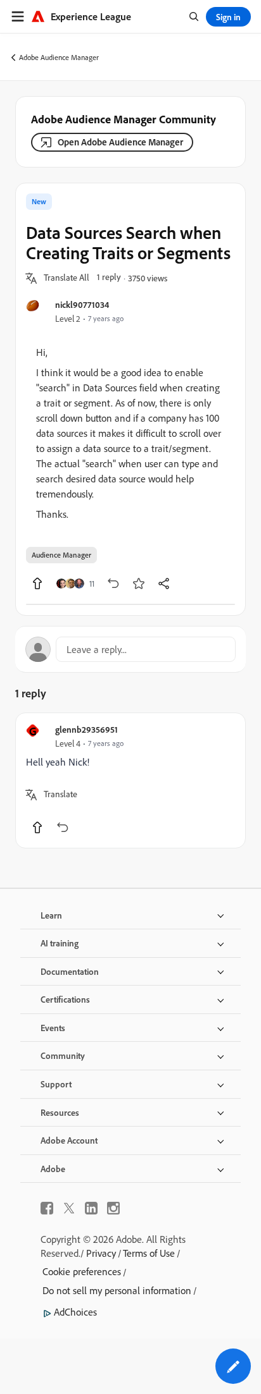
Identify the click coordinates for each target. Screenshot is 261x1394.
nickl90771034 (82, 304)
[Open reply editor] (130, 649)
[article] (130, 780)
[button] (66, 278)
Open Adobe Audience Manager (120, 142)
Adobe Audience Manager (59, 57)
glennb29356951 (86, 729)
